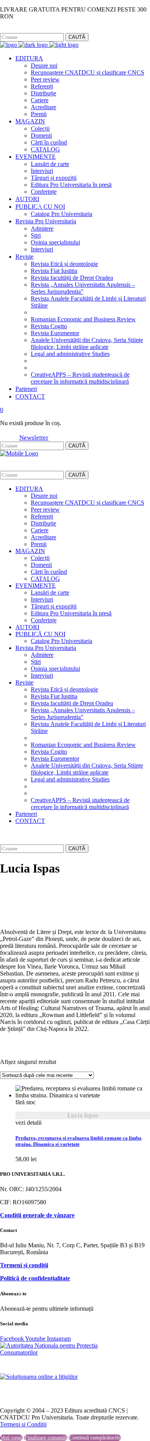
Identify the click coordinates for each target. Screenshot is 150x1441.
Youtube (36, 1338)
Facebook (11, 30)
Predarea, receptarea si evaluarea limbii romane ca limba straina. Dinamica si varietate (78, 1141)
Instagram (37, 30)
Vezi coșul (11, 1438)
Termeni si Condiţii (23, 1424)
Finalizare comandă (46, 1438)
